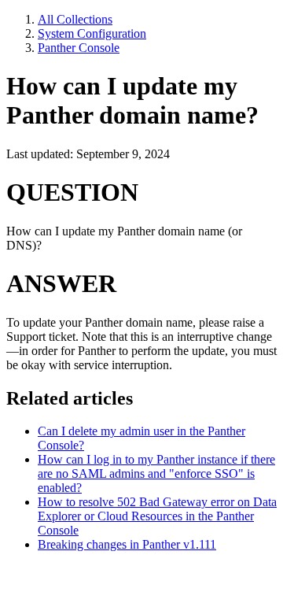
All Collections (75, 19)
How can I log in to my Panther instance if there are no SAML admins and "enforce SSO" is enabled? (156, 473)
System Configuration (92, 33)
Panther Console (78, 47)
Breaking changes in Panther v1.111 (127, 544)
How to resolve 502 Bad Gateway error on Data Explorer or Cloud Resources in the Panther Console (157, 516)
